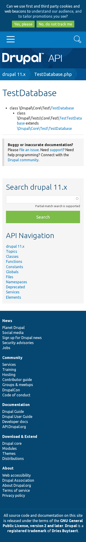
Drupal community (23, 160)
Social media (13, 333)
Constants (14, 267)
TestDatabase (62, 108)
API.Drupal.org (14, 427)
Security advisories (18, 343)
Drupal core (12, 443)
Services (12, 292)
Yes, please (23, 24)
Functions (14, 261)
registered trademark (26, 531)
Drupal (71, 526)
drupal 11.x (13, 74)
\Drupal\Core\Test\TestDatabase (44, 128)
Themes (9, 453)
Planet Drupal (13, 327)
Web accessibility (16, 475)
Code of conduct (16, 395)
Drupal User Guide (17, 416)
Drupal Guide (13, 411)
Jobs (6, 348)
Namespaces (16, 282)
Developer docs (15, 422)
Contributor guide (17, 380)
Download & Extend (19, 436)
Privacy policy (13, 495)
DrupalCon (11, 390)
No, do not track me (55, 24)
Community (12, 358)
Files (9, 277)
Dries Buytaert (65, 531)
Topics (11, 251)
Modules (9, 448)
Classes (12, 256)
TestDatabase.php (53, 74)
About (8, 468)
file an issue (29, 150)
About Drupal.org (16, 485)
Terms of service (16, 490)
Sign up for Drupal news (22, 338)
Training (9, 369)
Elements (13, 297)
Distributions (13, 458)
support (56, 150)
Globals (12, 272)
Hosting (8, 374)
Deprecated (15, 287)
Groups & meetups (17, 385)
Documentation (16, 405)
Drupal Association (18, 480)
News (7, 321)
